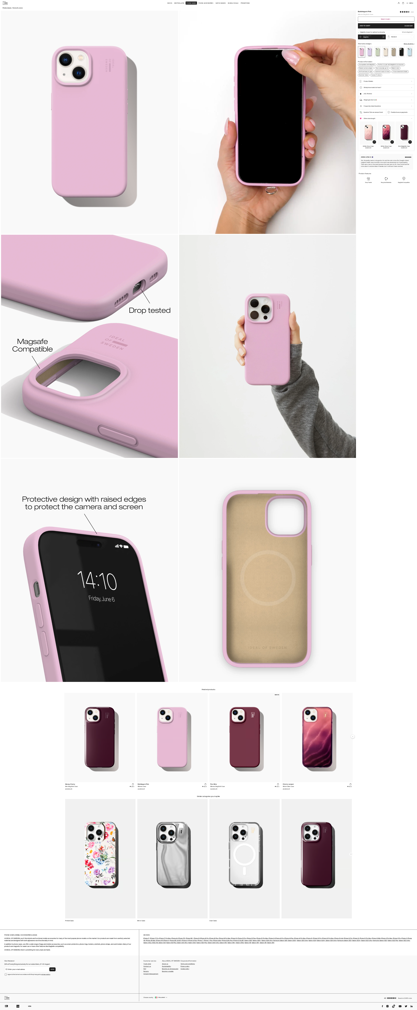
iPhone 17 (146, 938)
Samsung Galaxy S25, (280, 940)
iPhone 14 (272, 938)
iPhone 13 (309, 938)
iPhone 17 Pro (154, 938)
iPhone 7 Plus (208, 940)
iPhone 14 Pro (279, 938)
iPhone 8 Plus (192, 940)
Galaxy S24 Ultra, (331, 940)
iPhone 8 (185, 940)
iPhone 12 (356, 938)
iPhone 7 (200, 940)
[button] (398, 998)
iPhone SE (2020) (175, 940)
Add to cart (386, 26)
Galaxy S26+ (257, 940)
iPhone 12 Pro (348, 938)
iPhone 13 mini (338, 938)
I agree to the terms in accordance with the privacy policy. (28, 974)
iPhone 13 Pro (317, 938)
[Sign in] (399, 3)
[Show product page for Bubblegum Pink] (361, 52)
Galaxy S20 (192, 942)
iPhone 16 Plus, (214, 938)
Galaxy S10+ (231, 942)
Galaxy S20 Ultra (213, 942)
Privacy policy (185, 966)
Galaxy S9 (248, 942)
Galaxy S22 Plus (393, 940)
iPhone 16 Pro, (204, 938)
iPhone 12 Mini (376, 938)
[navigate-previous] (352, 736)
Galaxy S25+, (292, 940)
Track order (147, 964)
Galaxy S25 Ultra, (302, 940)
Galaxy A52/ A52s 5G (150, 942)
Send (52, 969)
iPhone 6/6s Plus (227, 940)
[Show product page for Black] (401, 52)
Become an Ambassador (170, 969)
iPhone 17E (181, 938)
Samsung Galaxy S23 (344, 940)
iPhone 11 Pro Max (386, 938)
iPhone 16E (189, 938)
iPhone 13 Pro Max (328, 938)
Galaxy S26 (248, 940)
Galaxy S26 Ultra (267, 940)
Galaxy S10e (240, 942)
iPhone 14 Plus (289, 938)
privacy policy (46, 974)
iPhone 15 (234, 938)
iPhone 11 (404, 938)
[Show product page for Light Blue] (409, 52)
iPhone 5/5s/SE (238, 940)
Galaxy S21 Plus (171, 942)
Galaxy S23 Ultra (366, 940)
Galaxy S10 (223, 942)
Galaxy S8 (263, 942)
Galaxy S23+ (356, 940)
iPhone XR (159, 940)
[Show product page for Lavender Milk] (369, 52)
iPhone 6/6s (217, 940)
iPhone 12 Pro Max (365, 938)
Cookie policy (185, 969)
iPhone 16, (197, 938)
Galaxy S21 (162, 942)
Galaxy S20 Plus (201, 942)
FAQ (144, 969)
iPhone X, (166, 940)
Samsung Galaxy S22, (380, 940)
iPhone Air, (174, 938)
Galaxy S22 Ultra (404, 940)
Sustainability (166, 966)
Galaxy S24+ (321, 940)
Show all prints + (409, 44)
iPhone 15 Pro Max (262, 938)
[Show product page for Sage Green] (377, 52)
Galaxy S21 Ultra (182, 942)
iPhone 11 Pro (397, 938)
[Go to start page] (5, 3)
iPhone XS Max (151, 940)
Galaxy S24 (312, 940)
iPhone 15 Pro (241, 938)
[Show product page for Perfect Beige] (393, 52)
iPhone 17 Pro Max (165, 938)
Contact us (147, 966)
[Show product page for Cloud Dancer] (385, 52)
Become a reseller (168, 971)
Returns (146, 971)
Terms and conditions (188, 964)
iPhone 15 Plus (251, 938)
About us (165, 964)
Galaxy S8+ (271, 942)
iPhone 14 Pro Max (300, 938)
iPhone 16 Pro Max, (225, 938)
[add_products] (374, 142)
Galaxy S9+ (255, 942)
